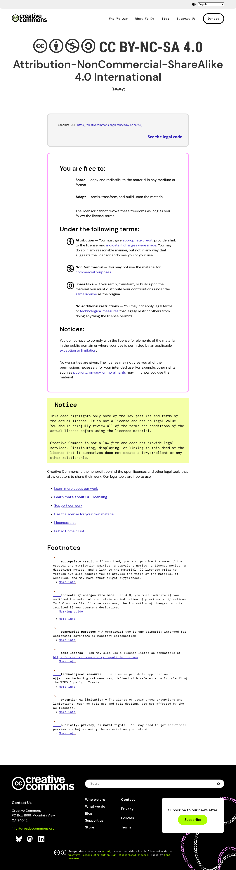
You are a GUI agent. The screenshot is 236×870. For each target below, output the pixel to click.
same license (86, 294)
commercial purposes (93, 272)
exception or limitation (78, 350)
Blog (165, 18)
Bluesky (19, 839)
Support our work (68, 505)
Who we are (95, 799)
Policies (127, 818)
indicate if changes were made (131, 245)
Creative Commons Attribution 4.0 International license (108, 855)
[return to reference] (57, 561)
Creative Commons (29, 18)
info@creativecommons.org (33, 828)
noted (106, 851)
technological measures (99, 311)
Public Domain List (69, 531)
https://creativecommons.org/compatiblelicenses (95, 657)
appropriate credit (138, 240)
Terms (126, 827)
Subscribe (192, 819)
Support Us (186, 18)
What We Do (144, 18)
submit (218, 783)
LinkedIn (41, 839)
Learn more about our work (76, 488)
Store (89, 827)
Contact (128, 799)
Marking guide (71, 611)
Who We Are (118, 18)
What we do (95, 806)
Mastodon (30, 839)
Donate (213, 18)
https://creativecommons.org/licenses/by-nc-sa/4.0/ (110, 125)
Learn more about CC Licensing (80, 497)
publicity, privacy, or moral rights (99, 372)
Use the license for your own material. (84, 514)
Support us (94, 820)
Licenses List (65, 522)
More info (67, 582)
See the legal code (165, 137)
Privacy (127, 808)
